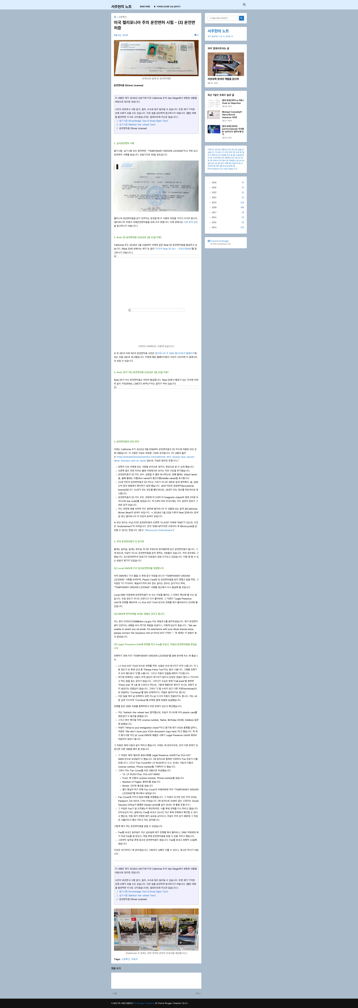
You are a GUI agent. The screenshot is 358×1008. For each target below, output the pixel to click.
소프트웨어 (217, 158)
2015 (228, 222)
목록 (213, 155)
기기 (222, 152)
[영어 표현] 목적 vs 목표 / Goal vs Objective (233, 101)
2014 (228, 227)
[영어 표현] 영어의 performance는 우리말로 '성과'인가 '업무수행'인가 (233, 130)
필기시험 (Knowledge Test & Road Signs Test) (143, 120)
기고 (216, 152)
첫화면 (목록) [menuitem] (145, 6)
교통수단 (224, 149)
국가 (233, 149)
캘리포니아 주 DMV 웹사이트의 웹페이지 (175, 353)
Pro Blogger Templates (144, 1003)
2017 (228, 212)
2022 (228, 197)
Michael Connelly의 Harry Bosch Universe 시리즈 (232, 115)
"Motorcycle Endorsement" (159, 530)
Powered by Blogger (219, 241)
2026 (228, 182)
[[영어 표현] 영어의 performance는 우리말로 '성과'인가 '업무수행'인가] (214, 129)
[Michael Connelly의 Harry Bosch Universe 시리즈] (214, 115)
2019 (228, 202)
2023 (228, 192)
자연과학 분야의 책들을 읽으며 (223, 79)
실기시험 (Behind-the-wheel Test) (137, 124)
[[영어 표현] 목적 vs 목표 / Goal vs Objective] (214, 103)
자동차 (134, 959)
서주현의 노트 (121, 6)
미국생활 (222, 155)
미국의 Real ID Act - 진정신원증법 (173, 248)
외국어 (215, 160)
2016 (228, 217)
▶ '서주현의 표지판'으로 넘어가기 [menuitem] (167, 6)
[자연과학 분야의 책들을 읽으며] (226, 64)
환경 (230, 166)
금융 (209, 152)
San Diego (228, 169)
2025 (228, 187)
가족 (209, 149)
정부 (217, 166)
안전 (236, 158)
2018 (228, 207)
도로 (237, 152)
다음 (115, 993)
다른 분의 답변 (191, 222)
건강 (216, 149)
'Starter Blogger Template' (169, 1003)
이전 (197, 993)
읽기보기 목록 (223, 163)
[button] (244, 4)
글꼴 (239, 149)
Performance (214, 169)
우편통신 (232, 160)
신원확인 (122, 17)
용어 (224, 160)
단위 (230, 152)
